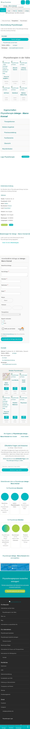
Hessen (10, 205)
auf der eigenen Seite (15, 537)
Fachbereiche (8, 138)
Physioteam (24, 402)
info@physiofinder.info (7, 711)
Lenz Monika (15, 380)
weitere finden (15, 505)
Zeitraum (3, 304)
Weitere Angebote (8, 127)
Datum (3, 297)
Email (3, 291)
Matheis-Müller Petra (24, 93)
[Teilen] (24, 727)
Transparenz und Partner (7, 686)
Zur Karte (4, 357)
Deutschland (7, 208)
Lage (9, 10)
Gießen (6, 203)
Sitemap (3, 690)
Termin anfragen (16, 39)
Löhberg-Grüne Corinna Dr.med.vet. (24, 69)
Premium (26, 59)
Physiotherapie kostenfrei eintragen (9, 637)
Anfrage (27, 10)
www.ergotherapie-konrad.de (16, 47)
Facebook (3, 703)
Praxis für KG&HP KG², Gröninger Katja (6, 78)
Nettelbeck (15, 93)
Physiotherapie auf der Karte (10, 42)
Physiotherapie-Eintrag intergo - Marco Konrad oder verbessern (6, 540)
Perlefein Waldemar (15, 403)
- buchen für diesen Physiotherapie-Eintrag (26, 538)
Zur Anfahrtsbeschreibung (8, 360)
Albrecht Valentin (15, 68)
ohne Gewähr (13, 436)
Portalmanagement (5, 694)
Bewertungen (21, 10)
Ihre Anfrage (4, 271)
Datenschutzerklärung (8, 334)
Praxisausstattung (10, 132)
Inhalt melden (25, 436)
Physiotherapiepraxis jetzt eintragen (16, 591)
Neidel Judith (23, 381)
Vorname (3, 279)
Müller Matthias (6, 383)
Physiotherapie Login (7, 718)
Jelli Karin (6, 93)
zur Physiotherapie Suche (1, 6)
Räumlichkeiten (7, 149)
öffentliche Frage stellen (16, 470)
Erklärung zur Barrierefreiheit (8, 682)
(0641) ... (8, 45)
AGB (2, 670)
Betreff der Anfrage (6, 265)
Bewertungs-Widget (5, 645)
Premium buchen (6, 641)
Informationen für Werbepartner (8, 653)
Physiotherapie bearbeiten (7, 633)
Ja (4, 320)
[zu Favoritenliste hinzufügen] (2, 14)
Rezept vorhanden (6, 318)
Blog (2, 620)
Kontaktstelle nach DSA (6, 678)
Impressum (3, 666)
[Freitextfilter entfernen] (23, 2)
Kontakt (11, 224)
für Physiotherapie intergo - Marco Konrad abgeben (4, 508)
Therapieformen (9, 121)
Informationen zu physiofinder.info (9, 624)
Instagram (3, 707)
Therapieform (4, 312)
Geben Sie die (10, 242)
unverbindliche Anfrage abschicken (12, 339)
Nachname (4, 285)
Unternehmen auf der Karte (7, 608)
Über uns (3, 616)
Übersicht (3, 10)
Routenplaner (26, 156)
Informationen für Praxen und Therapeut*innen (12, 649)
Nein (5, 323)
